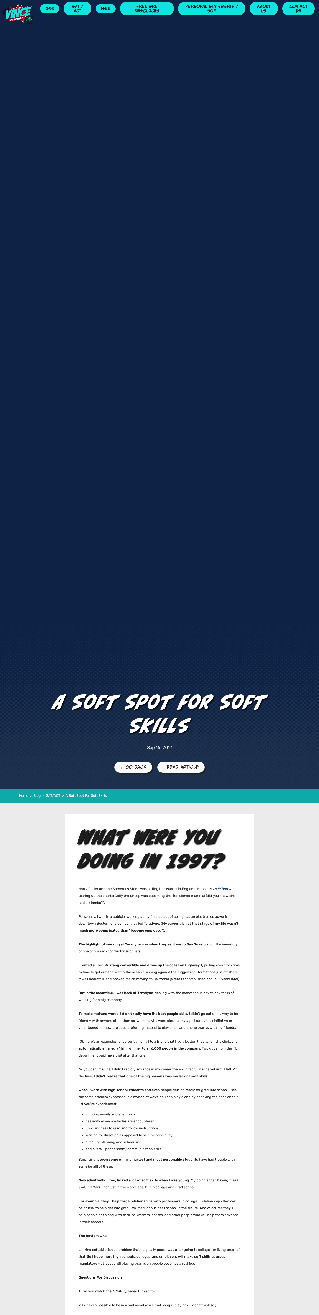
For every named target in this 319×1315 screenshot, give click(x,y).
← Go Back (133, 767)
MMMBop (220, 889)
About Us (264, 8)
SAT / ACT (77, 8)
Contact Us (298, 8)
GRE (50, 8)
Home (23, 796)
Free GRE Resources (147, 8)
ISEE (105, 8)
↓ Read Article (181, 767)
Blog (37, 796)
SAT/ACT (53, 796)
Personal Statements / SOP (212, 8)
